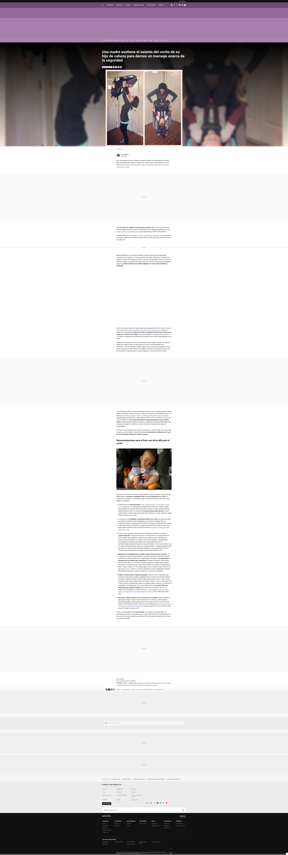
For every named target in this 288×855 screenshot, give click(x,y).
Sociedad (104, 799)
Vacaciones (144, 40)
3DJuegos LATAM (118, 841)
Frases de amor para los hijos (173, 779)
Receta (132, 40)
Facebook (174, 5)
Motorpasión (154, 823)
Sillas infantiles (159, 689)
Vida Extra (117, 825)
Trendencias (166, 823)
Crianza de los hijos (122, 795)
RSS (163, 802)
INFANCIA (161, 5)
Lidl (168, 40)
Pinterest (171, 5)
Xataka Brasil (105, 844)
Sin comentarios (107, 67)
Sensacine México (131, 841)
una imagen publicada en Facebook (147, 235)
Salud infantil (125, 689)
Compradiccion (167, 827)
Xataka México (105, 841)
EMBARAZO (119, 5)
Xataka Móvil (105, 825)
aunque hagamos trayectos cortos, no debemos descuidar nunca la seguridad (143, 415)
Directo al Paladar (143, 823)
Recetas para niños (107, 795)
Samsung (163, 40)
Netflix (127, 40)
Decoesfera (166, 825)
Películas (138, 40)
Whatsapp (156, 40)
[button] (125, 155)
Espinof (128, 825)
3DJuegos (117, 823)
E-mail (121, 67)
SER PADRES (109, 5)
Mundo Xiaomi (105, 832)
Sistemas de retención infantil (145, 689)
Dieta (123, 40)
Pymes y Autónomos (180, 825)
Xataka (103, 823)
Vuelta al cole (116, 40)
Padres (118, 799)
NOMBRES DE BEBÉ (138, 5)
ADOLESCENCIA (151, 5)
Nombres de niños (116, 779)
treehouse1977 (125, 681)
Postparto (119, 792)
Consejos (132, 689)
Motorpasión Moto (155, 825)
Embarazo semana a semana (139, 779)
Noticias (104, 789)
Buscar (183, 810)
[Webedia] (182, 1)
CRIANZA (127, 5)
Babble (122, 679)
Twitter (177, 5)
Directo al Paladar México (143, 842)
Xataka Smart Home (106, 830)
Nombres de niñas (127, 779)
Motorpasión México (156, 841)
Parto (103, 792)
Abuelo (150, 40)
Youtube (185, 5)
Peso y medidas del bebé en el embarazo (156, 779)
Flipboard (180, 5)
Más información (145, 853)
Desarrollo (133, 792)
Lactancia (133, 789)
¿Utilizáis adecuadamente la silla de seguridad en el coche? (146, 683)
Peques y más (134, 799)
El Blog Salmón (179, 823)
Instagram (182, 5)
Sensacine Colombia (131, 844)
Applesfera (104, 827)
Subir (181, 816)
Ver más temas (106, 803)
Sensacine (129, 823)
